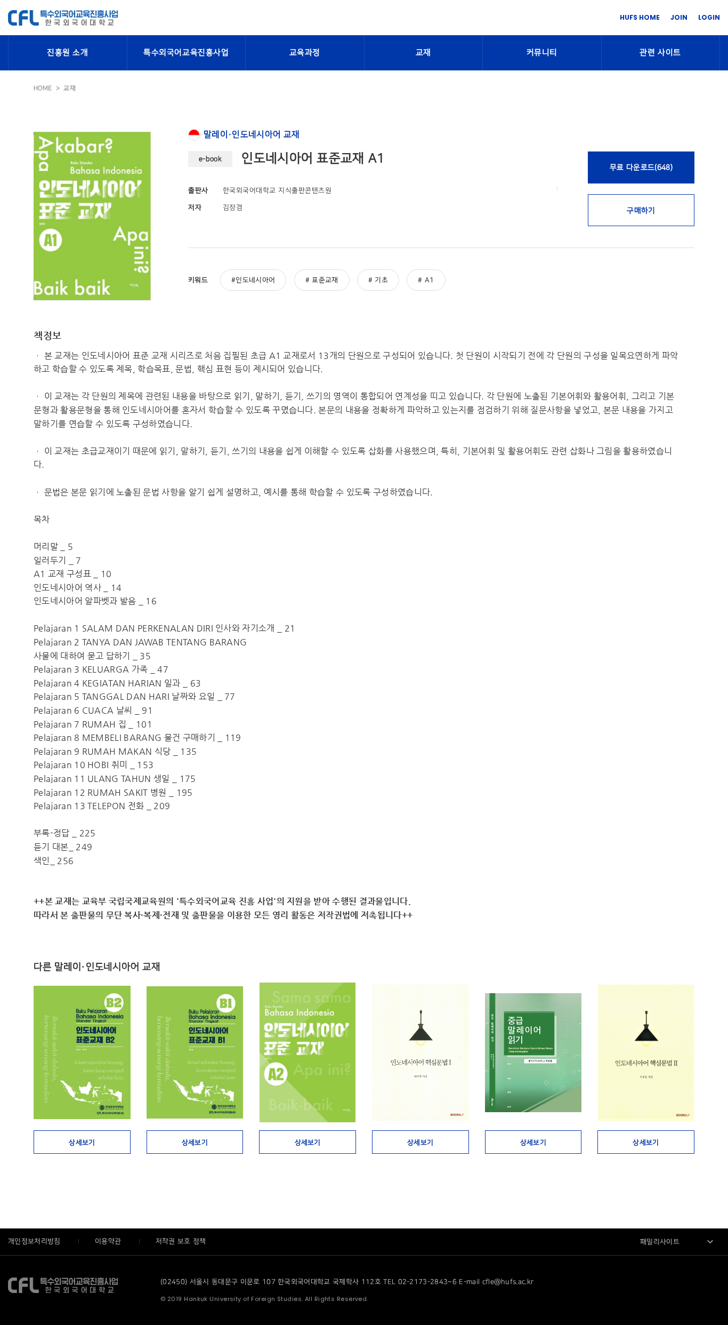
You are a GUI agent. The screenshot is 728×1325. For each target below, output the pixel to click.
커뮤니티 (542, 53)
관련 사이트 (660, 53)
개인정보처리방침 (35, 1241)
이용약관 (109, 1241)
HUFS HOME (640, 17)
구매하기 (641, 210)
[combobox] (677, 1241)
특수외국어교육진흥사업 (186, 53)
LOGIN (709, 17)
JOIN (678, 17)
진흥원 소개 (67, 53)
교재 (423, 53)
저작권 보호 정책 (181, 1241)
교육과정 (304, 53)
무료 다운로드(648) (641, 167)
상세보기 (82, 1142)
